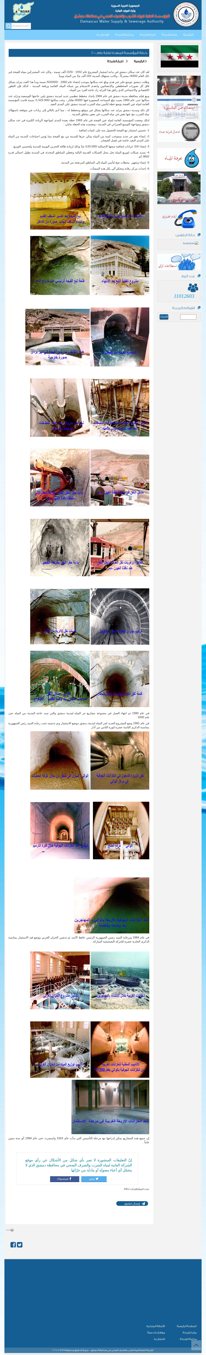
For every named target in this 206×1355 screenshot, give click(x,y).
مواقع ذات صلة (156, 1332)
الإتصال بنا (102, 34)
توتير (91, 1179)
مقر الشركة (169, 34)
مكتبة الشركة (124, 34)
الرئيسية (188, 34)
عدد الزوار (188, 276)
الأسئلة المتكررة (155, 1326)
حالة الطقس (185, 235)
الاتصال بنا (159, 1339)
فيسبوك (62, 1179)
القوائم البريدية (183, 308)
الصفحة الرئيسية (187, 1326)
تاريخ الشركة (148, 34)
